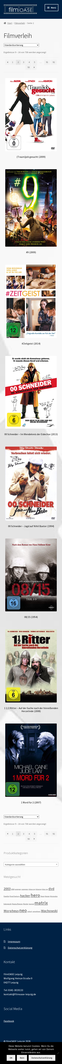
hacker (25, 895)
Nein (22, 1058)
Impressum (14, 941)
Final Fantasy (15, 896)
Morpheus (11, 910)
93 (29, 67)
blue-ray (32, 889)
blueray (39, 889)
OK (11, 1058)
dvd (51, 888)
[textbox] (31, 864)
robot (29, 911)
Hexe (42, 896)
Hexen (47, 896)
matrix (41, 903)
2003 (7, 888)
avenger (18, 889)
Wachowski (49, 910)
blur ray (45, 889)
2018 (12, 889)
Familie (6, 896)
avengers (24, 889)
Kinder (25, 904)
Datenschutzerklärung (20, 947)
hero (35, 895)
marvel (31, 904)
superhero (36, 911)
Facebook (9, 1021)
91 (47, 62)
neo (23, 910)
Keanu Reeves (17, 904)
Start (9, 23)
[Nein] (58, 1053)
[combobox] (31, 864)
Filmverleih (19, 23)
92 (54, 62)
